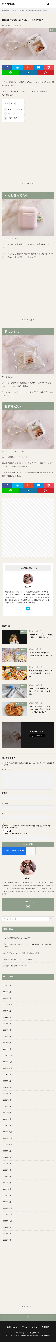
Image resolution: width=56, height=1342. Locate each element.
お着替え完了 (11, 118)
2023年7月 (7, 1087)
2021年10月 (7, 1221)
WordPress (45, 1335)
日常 (14, 10)
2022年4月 (7, 1183)
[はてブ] (38, 67)
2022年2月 (7, 1195)
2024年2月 (7, 1043)
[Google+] (28, 67)
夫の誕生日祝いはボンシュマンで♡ (15, 966)
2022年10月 (7, 1144)
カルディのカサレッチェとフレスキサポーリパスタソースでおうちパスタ (40, 709)
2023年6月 (7, 1094)
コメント (6, 769)
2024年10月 (7, 1004)
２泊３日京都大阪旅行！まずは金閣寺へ (17, 938)
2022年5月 (7, 1176)
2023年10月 (7, 1068)
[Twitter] (17, 67)
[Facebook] (7, 67)
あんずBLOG (8, 4)
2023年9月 (7, 1074)
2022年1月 (7, 1202)
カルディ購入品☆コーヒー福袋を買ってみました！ (21, 953)
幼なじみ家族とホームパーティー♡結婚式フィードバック (40, 673)
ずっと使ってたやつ (13, 109)
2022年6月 (7, 1170)
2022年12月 (7, 1132)
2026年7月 (7, 985)
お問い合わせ (12, 1327)
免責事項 (45, 1327)
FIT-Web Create (24, 1335)
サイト (4, 813)
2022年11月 (7, 1138)
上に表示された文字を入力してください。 (17, 833)
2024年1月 (7, 1049)
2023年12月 (7, 1055)
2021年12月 (7, 1208)
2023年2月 (7, 1119)
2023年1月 (7, 1125)
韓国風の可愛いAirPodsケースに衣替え (33, 10)
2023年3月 (7, 1113)
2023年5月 (7, 1100)
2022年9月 (7, 1151)
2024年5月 (7, 1024)
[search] (51, 918)
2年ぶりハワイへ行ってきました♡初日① (17, 959)
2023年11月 (7, 1062)
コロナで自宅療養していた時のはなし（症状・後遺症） (40, 691)
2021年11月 (7, 1215)
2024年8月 (7, 1011)
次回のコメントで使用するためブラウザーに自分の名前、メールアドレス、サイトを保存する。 (27, 826)
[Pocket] (49, 67)
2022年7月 (7, 1164)
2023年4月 (7, 1106)
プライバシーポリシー (30, 1327)
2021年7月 (7, 1240)
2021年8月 (7, 1234)
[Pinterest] (45, 72)
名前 (4, 793)
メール (5, 803)
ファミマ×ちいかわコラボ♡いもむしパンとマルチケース (41, 655)
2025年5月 (7, 992)
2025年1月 (7, 998)
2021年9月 (7, 1227)
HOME (6, 10)
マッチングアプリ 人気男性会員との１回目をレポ (41, 636)
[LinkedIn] (28, 72)
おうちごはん (22, 703)
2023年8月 (7, 1081)
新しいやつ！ (11, 114)
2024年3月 (7, 1036)
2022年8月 (7, 1157)
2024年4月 (7, 1030)
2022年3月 (7, 1189)
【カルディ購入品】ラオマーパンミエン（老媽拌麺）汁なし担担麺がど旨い (27, 945)
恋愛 (24, 631)
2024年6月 (7, 1017)
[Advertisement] (28, 153)
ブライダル (22, 667)
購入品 (19, 26)
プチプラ (13, 26)
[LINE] (10, 72)
